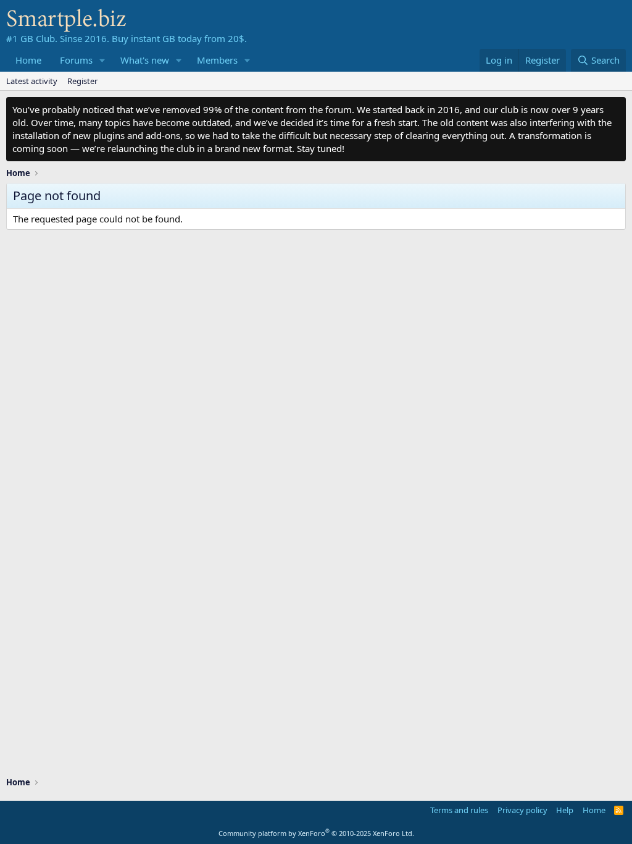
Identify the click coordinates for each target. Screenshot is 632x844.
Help (564, 810)
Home (28, 60)
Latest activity (31, 81)
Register (82, 81)
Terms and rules (459, 810)
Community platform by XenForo (316, 833)
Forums (76, 60)
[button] (102, 60)
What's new (144, 60)
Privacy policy (522, 810)
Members (217, 60)
